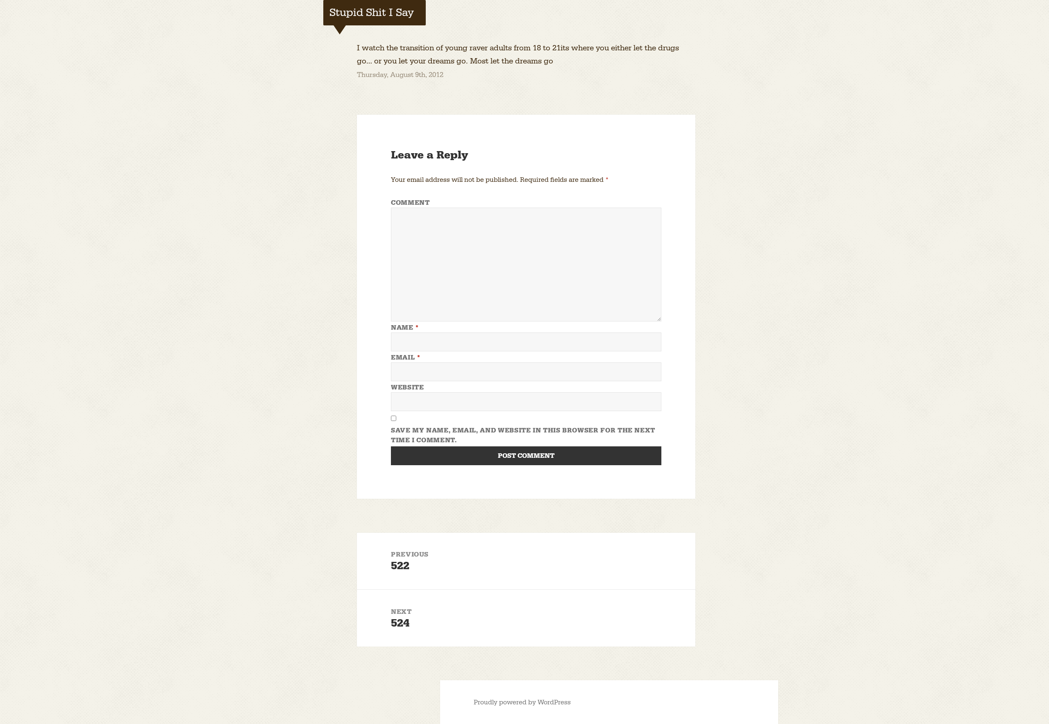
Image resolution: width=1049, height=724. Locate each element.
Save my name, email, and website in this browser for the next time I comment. (523, 435)
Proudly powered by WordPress (522, 702)
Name (405, 328)
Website (407, 387)
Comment (410, 203)
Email (405, 357)
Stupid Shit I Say (371, 13)
